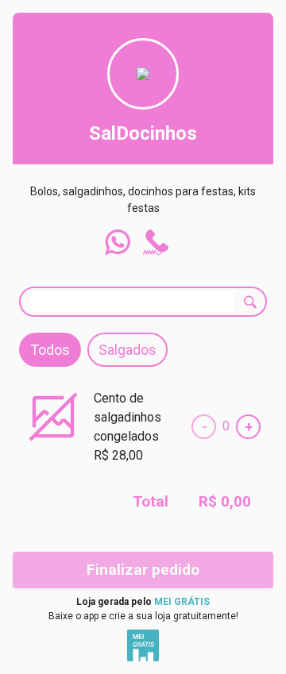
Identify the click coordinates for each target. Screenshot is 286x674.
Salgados (128, 349)
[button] (117, 242)
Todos (50, 349)
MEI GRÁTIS (182, 601)
